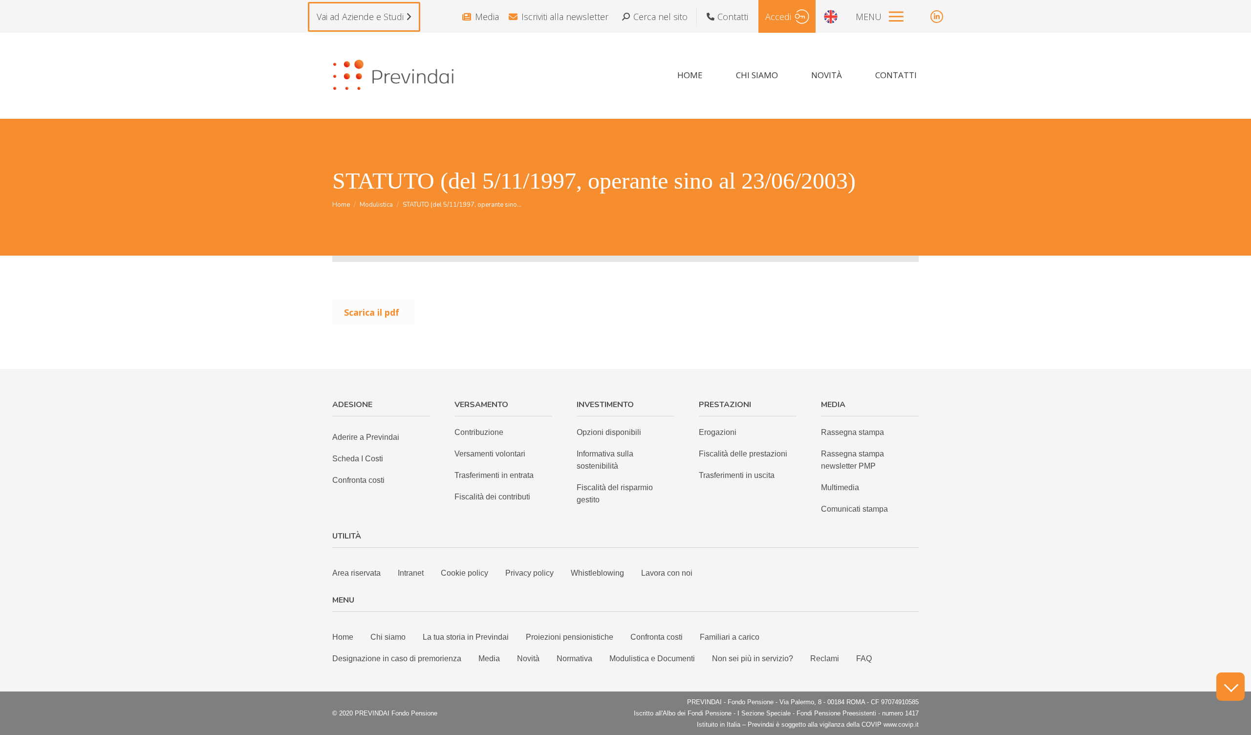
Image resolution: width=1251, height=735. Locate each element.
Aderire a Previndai (365, 437)
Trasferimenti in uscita (737, 475)
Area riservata (356, 573)
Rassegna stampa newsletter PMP (852, 460)
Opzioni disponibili (609, 432)
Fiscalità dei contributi (492, 497)
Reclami (824, 658)
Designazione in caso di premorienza (396, 658)
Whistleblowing (597, 573)
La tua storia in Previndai (466, 637)
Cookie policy (464, 573)
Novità (528, 658)
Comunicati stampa (854, 509)
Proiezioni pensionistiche (569, 637)
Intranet (411, 573)
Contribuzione (478, 432)
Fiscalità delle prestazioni (743, 454)
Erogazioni (717, 432)
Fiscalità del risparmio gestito (615, 493)
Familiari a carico (729, 637)
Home (342, 637)
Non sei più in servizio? (752, 658)
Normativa (574, 658)
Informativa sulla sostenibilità (605, 460)
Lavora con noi (666, 573)
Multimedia (840, 487)
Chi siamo (388, 637)
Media (487, 16)
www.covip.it (901, 724)
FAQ (864, 658)
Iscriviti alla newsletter (564, 16)
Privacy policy (529, 573)
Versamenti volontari (489, 454)
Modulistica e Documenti (652, 658)
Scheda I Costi (357, 458)
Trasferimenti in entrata (494, 475)
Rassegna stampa (852, 432)
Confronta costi (358, 480)
